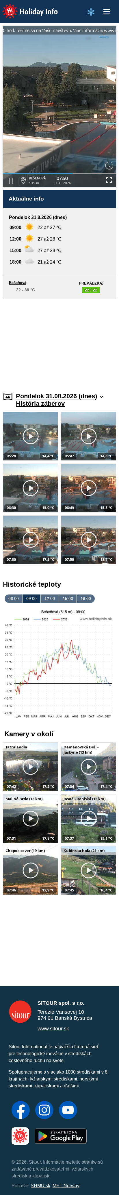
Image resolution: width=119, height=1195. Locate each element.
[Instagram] (44, 1110)
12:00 (49, 598)
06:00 (13, 598)
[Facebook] (21, 1110)
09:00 (31, 598)
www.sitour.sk (53, 1029)
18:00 (86, 598)
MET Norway (66, 1185)
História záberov (40, 403)
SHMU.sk (40, 1185)
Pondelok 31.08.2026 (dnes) (56, 396)
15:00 (68, 598)
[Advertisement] (59, 342)
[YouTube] (68, 1110)
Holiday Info (24, 7)
